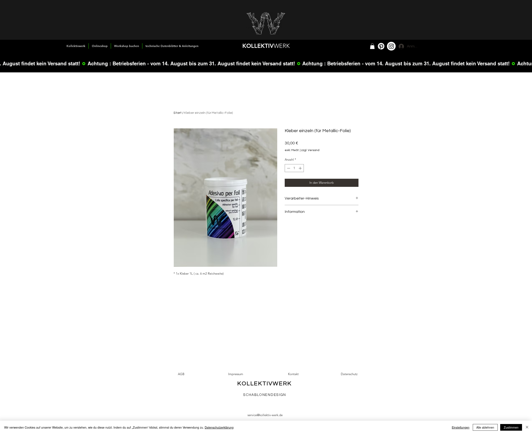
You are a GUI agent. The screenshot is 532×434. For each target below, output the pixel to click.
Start (178, 112)
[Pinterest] (381, 46)
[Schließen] (527, 427)
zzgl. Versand (310, 150)
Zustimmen (511, 427)
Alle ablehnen (485, 427)
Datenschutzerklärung (219, 427)
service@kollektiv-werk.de (265, 415)
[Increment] (300, 168)
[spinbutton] (294, 168)
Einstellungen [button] (460, 427)
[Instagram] (391, 46)
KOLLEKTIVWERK (264, 384)
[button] (372, 46)
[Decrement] (288, 168)
